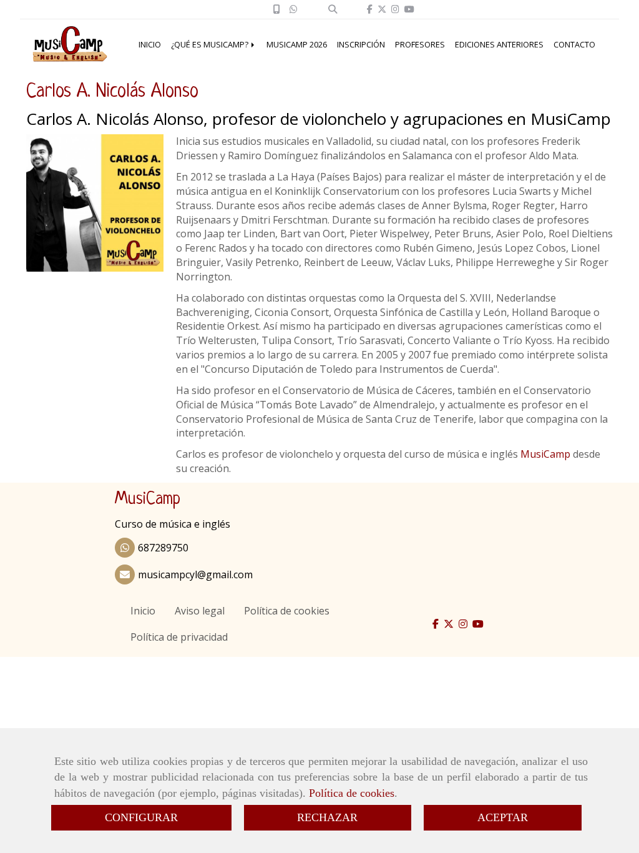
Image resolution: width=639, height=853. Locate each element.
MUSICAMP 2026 (296, 44)
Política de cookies (351, 793)
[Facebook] (370, 9)
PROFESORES (420, 44)
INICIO (150, 44)
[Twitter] (382, 9)
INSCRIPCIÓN (361, 44)
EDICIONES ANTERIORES (499, 44)
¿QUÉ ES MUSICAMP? (210, 44)
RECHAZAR (327, 817)
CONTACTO (574, 44)
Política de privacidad (179, 637)
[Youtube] (409, 9)
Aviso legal (200, 611)
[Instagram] (395, 9)
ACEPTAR (502, 817)
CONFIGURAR (141, 817)
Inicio (142, 611)
